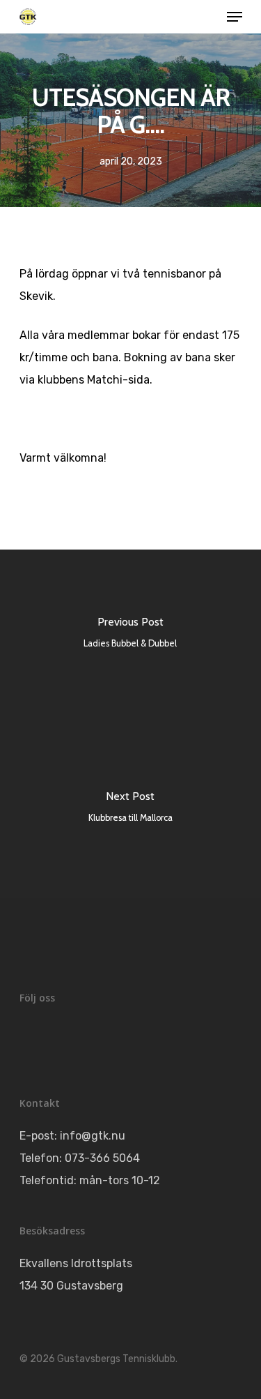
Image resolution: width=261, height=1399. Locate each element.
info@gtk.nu (92, 1135)
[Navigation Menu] (234, 17)
